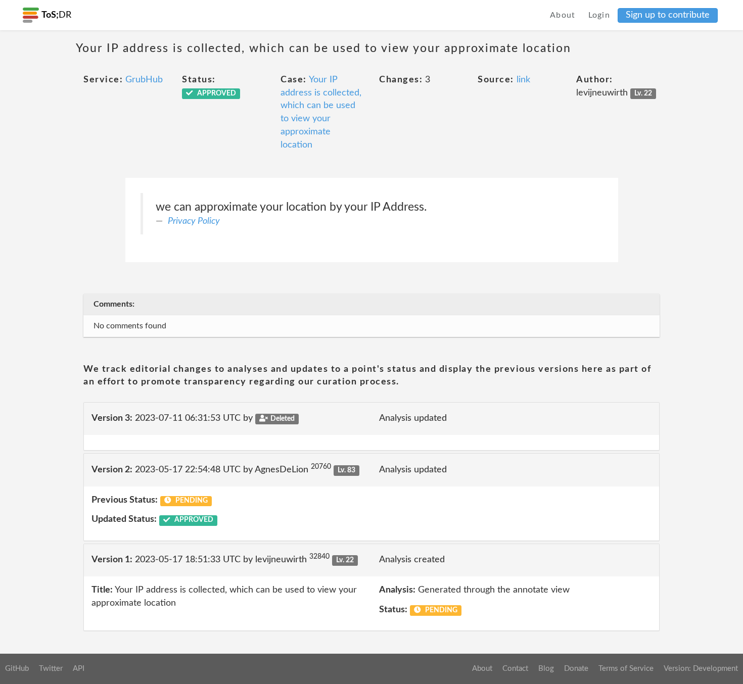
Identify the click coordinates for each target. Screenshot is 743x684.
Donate (576, 668)
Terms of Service (626, 668)
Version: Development (701, 668)
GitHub (17, 668)
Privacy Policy (194, 221)
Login (599, 15)
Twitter (51, 668)
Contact (515, 668)
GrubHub (144, 79)
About (563, 15)
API (78, 668)
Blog (546, 668)
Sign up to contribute (668, 15)
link (523, 79)
